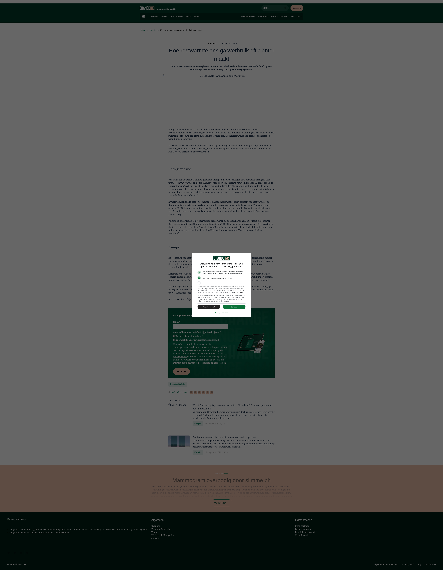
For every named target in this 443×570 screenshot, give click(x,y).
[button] (221, 283)
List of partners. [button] (239, 292)
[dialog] (221, 285)
